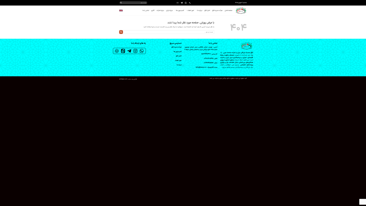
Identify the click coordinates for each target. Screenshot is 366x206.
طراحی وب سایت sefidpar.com (128, 79)
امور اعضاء (190, 10)
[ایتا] (123, 51)
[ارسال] (121, 2)
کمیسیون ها (180, 10)
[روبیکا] (116, 51)
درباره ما (199, 10)
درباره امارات (160, 10)
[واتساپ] (141, 51)
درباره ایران (169, 10)
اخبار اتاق (207, 10)
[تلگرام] (129, 51)
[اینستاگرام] (135, 51)
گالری (152, 10)
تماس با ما (145, 10)
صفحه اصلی (228, 10)
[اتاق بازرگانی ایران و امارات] (241, 10)
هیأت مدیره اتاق (217, 10)
